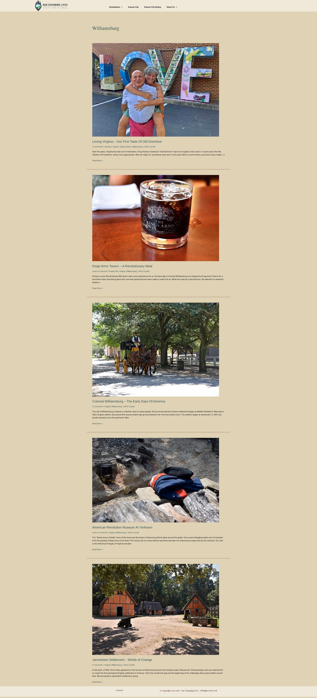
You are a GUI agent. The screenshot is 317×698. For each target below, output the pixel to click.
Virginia (116, 147)
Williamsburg (137, 147)
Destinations (114, 7)
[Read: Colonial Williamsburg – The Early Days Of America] (155, 349)
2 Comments (97, 147)
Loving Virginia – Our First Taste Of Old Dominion (127, 141)
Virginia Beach (125, 147)
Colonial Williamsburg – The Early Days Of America (128, 401)
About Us (171, 7)
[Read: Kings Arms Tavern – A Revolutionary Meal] (155, 218)
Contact (119, 690)
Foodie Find (113, 271)
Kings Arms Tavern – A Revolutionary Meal (122, 266)
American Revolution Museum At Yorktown (122, 527)
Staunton (108, 147)
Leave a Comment (99, 271)
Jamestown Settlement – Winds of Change (122, 660)
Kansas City (133, 7)
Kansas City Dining (152, 7)
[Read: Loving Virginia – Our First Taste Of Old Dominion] (155, 90)
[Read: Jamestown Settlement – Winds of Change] (155, 609)
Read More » (97, 160)
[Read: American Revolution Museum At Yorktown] (155, 480)
